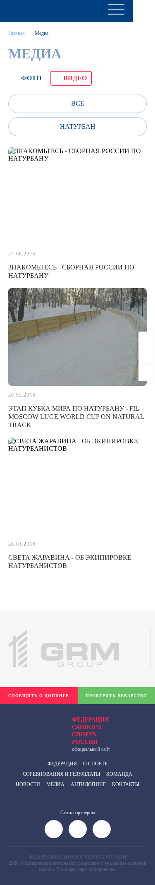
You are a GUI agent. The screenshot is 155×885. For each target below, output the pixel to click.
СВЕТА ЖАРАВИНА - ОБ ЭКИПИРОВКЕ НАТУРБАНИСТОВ (69, 561)
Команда (119, 774)
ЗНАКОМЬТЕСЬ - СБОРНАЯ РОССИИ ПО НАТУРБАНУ (71, 271)
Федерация (62, 764)
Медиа (55, 784)
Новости (28, 784)
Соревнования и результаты (61, 774)
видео (75, 78)
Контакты (125, 784)
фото (31, 78)
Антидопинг (88, 784)
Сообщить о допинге (38, 695)
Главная (16, 33)
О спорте (95, 764)
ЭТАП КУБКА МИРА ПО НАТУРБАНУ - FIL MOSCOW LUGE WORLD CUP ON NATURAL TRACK (76, 416)
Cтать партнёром (77, 812)
